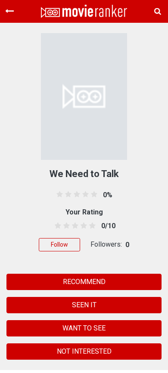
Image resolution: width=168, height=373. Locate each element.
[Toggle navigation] (9, 11)
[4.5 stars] (91, 226)
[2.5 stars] (73, 226)
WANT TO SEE (84, 328)
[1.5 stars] (65, 226)
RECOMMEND (84, 282)
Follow (59, 244)
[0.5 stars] (56, 226)
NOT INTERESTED (84, 351)
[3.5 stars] (82, 226)
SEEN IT (84, 305)
